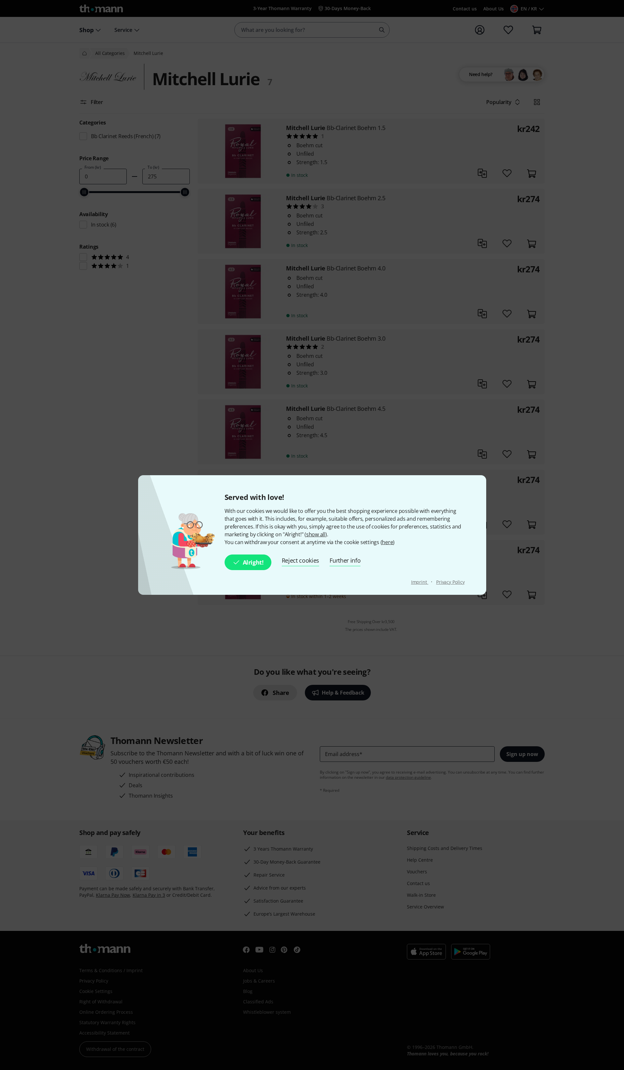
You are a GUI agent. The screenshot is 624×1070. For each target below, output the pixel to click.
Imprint (419, 582)
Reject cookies (300, 560)
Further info (345, 560)
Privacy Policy (450, 582)
